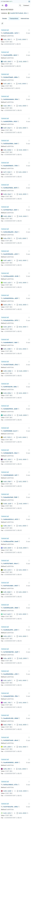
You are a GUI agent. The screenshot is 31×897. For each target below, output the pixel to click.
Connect (26, 5)
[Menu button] (2, 5)
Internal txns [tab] (25, 18)
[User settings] (29, 1)
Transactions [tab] (14, 18)
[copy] (28, 13)
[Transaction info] (29, 30)
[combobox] (2, 23)
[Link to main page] (6, 5)
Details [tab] (4, 18)
